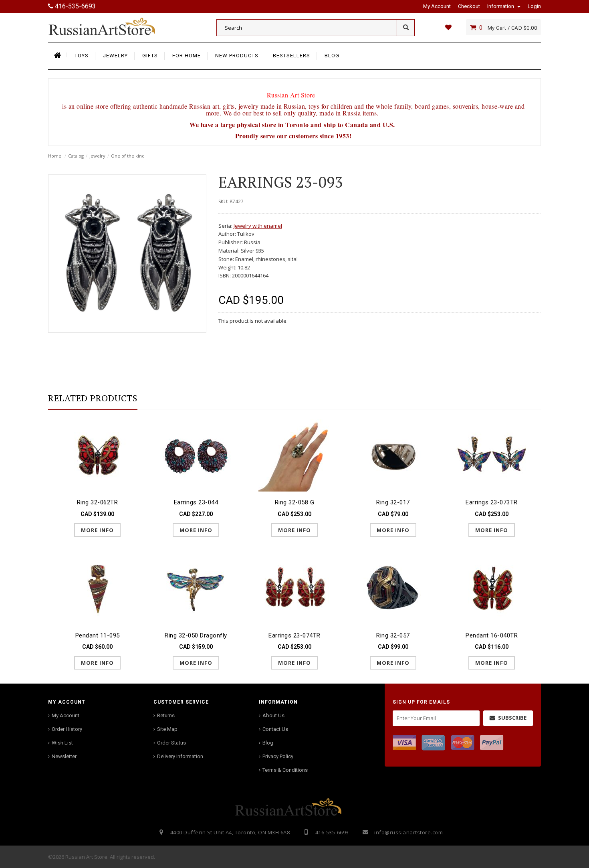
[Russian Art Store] (108, 26)
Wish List (62, 743)
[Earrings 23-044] (196, 455)
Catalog (76, 156)
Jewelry (97, 156)
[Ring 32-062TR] (97, 455)
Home (54, 156)
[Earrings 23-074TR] (294, 588)
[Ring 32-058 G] (294, 455)
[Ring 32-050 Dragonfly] (196, 588)
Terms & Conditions (285, 770)
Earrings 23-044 (196, 502)
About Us (273, 715)
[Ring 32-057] (393, 588)
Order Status (171, 743)
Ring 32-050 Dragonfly (196, 635)
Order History (67, 729)
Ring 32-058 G (295, 502)
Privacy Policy (277, 756)
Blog (267, 743)
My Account (65, 715)
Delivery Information (180, 756)
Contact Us (275, 729)
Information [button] (501, 6)
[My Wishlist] (448, 27)
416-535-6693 (74, 6)
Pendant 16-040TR (492, 635)
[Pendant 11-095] (97, 588)
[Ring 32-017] (393, 455)
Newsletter (64, 756)
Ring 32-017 (393, 502)
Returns (166, 715)
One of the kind (128, 156)
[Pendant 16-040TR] (491, 588)
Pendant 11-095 (97, 635)
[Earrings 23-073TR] (491, 455)
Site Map (167, 729)
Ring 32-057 (393, 635)
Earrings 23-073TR (492, 502)
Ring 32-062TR (97, 502)
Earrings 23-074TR (294, 635)
